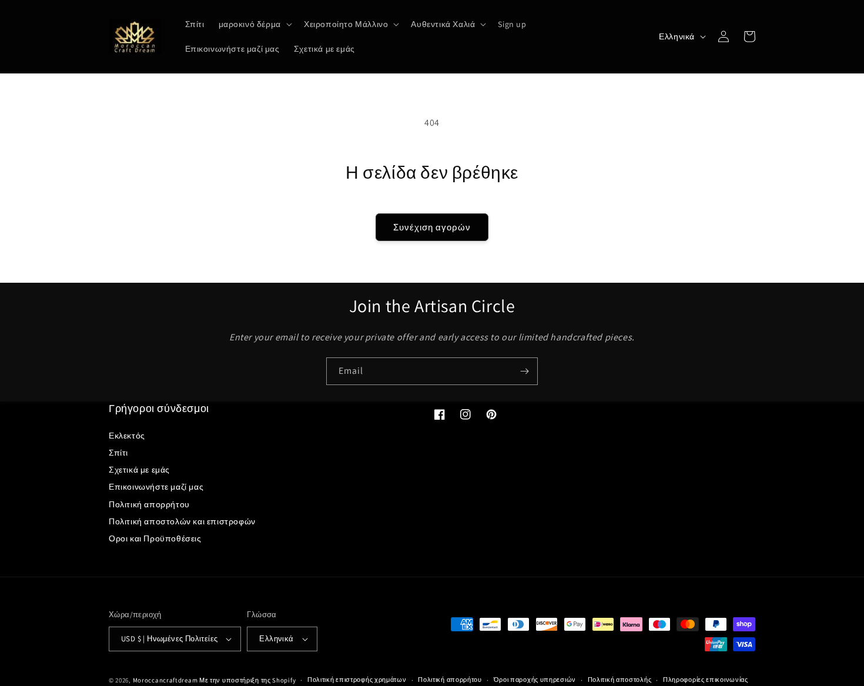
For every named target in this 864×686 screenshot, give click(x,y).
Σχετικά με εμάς (139, 469)
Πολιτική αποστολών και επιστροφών (182, 521)
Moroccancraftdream (165, 680)
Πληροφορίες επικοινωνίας (705, 679)
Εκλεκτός (127, 435)
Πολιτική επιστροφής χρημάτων (357, 679)
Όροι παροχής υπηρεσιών (535, 679)
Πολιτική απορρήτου (149, 504)
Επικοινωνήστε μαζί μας (156, 486)
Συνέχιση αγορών (432, 227)
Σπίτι (118, 452)
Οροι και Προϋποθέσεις (155, 538)
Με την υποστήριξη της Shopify (247, 680)
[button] (254, 24)
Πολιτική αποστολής (620, 679)
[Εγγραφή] (524, 371)
